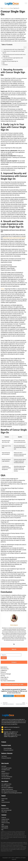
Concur (2, 289)
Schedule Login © (5, 775)
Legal (2, 824)
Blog (2, 829)
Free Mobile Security (5, 769)
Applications (4, 667)
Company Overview (5, 819)
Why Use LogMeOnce (5, 785)
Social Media (4, 679)
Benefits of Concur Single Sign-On (10, 61)
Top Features (4, 756)
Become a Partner (5, 808)
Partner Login (4, 811)
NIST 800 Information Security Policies (9, 791)
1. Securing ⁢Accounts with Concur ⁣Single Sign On (14, 49)
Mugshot (3, 771)
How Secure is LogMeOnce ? (7, 787)
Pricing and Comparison (8, 750)
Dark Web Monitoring (5, 778)
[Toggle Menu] (26, 3)
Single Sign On (4, 677)
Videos (2, 800)
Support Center (4, 798)
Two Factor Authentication (8, 680)
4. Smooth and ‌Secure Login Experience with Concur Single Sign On (13, 58)
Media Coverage (4, 826)
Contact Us (3, 817)
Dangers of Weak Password (7, 789)
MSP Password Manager (6, 810)
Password (3, 672)
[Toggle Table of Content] (24, 47)
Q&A (4, 63)
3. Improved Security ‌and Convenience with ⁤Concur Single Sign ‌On (14, 55)
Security (3, 675)
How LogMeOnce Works (6, 784)
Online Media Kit (4, 827)
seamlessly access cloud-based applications (14, 238)
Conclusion (5, 64)
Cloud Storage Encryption (6, 768)
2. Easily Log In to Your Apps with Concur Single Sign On (13, 52)
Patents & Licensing (5, 822)
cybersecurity (6, 8)
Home (2, 8)
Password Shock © (5, 773)
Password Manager (6, 674)
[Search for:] (11, 654)
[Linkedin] (14, 644)
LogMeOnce (4, 670)
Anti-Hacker (3, 766)
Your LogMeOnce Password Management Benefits (11, 792)
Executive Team (4, 821)
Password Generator (5, 802)
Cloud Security (5, 668)
